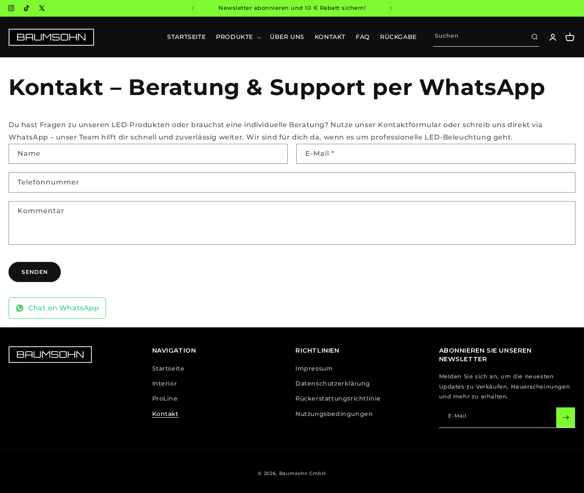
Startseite (168, 368)
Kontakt (165, 414)
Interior (164, 383)
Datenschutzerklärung (332, 383)
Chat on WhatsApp (63, 308)
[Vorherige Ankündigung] (192, 8)
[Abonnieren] (565, 417)
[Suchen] (534, 36)
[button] (238, 37)
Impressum (314, 368)
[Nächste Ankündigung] (391, 8)
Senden (34, 271)
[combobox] (486, 37)
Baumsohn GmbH (302, 473)
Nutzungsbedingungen (334, 414)
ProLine (165, 398)
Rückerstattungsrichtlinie (338, 398)
